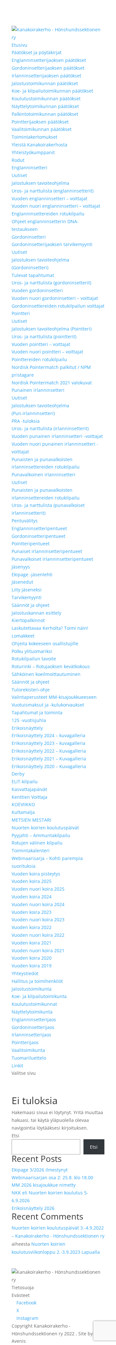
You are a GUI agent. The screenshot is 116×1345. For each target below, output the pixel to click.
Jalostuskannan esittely (36, 613)
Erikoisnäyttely (27, 728)
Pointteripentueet (31, 543)
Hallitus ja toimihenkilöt (37, 981)
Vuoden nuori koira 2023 (38, 919)
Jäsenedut (22, 582)
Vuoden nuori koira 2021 (38, 950)
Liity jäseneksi (27, 590)
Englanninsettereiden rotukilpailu (48, 214)
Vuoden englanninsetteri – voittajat (49, 198)
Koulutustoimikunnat (34, 1004)
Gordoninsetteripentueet (38, 536)
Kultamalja (23, 812)
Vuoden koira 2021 (32, 943)
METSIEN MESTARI (31, 820)
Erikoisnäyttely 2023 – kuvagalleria (48, 743)
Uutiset (19, 175)
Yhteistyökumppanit (33, 152)
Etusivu (19, 45)
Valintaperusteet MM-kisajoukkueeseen (54, 697)
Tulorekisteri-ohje (31, 690)
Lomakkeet (23, 636)
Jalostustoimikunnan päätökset (45, 83)
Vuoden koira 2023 (32, 912)
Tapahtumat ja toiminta (37, 712)
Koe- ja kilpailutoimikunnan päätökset (52, 91)
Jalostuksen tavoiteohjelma (40, 183)
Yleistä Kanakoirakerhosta (39, 145)
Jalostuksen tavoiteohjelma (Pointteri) (52, 329)
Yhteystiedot (25, 973)
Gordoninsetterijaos (33, 1027)
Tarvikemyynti (27, 597)
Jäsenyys (21, 567)
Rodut (18, 160)
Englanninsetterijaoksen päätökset (49, 60)
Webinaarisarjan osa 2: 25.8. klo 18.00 (52, 1177)
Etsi (15, 1135)
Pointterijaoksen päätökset (40, 122)
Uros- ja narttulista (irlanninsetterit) (50, 428)
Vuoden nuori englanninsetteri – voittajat (56, 206)
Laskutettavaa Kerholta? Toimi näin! (50, 628)
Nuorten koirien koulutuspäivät (45, 828)
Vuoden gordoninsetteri (37, 290)
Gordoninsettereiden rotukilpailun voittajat (58, 306)
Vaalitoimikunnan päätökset (42, 129)
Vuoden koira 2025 (32, 881)
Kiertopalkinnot (28, 620)
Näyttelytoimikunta (32, 1012)
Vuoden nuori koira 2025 (38, 889)
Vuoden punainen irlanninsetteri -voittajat (57, 436)
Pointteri (21, 313)
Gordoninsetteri (29, 237)
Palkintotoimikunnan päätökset (45, 114)
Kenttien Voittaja (29, 797)
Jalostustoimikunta (32, 989)
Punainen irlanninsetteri (38, 390)
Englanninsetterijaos (34, 1019)
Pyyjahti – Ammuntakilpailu (41, 835)
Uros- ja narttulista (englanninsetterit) (52, 191)
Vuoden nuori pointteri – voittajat (47, 352)
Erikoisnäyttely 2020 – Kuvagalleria (49, 766)
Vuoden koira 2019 (32, 966)
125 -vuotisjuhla (29, 720)
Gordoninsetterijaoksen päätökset (48, 68)
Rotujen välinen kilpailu (37, 843)
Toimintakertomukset (34, 137)
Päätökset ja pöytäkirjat (37, 52)
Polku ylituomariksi (32, 651)
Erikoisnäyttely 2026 (33, 1208)
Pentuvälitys (25, 521)
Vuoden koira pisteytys (36, 874)
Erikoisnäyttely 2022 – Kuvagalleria (49, 751)
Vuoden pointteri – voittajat (41, 344)
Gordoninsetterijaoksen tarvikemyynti (52, 244)
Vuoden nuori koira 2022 (38, 935)
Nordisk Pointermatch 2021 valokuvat (52, 383)
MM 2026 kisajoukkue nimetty (44, 1185)
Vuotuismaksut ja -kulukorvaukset (48, 705)
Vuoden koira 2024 (32, 897)
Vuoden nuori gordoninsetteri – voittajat (55, 298)
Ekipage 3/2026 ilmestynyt (40, 1170)
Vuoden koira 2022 (32, 927)
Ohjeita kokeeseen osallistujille (45, 643)
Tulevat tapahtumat (33, 275)
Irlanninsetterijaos (31, 1035)
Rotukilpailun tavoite (34, 659)
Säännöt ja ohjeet (30, 605)
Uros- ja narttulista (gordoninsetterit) (51, 283)
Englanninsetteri (29, 167)
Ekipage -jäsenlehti (32, 574)
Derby (18, 774)
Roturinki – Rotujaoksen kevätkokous (51, 666)
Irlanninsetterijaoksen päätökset (46, 76)
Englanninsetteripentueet (39, 528)
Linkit (17, 1066)
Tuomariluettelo (29, 1058)
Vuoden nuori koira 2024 (38, 904)
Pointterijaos (25, 1042)
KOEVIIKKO (23, 804)
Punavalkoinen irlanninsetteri (43, 474)
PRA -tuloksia (26, 421)
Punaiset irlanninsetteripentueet (47, 551)
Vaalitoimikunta (28, 1050)
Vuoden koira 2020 (32, 958)
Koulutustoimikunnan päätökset (46, 98)
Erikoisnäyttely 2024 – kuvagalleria (48, 735)
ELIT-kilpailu (25, 781)
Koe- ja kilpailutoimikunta (39, 996)
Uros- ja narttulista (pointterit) (44, 336)
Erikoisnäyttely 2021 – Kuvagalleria (49, 759)
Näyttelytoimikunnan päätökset (45, 106)
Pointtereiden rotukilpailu (39, 359)
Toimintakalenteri (31, 850)
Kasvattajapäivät (29, 789)
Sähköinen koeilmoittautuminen (46, 674)
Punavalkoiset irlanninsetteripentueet (52, 559)
